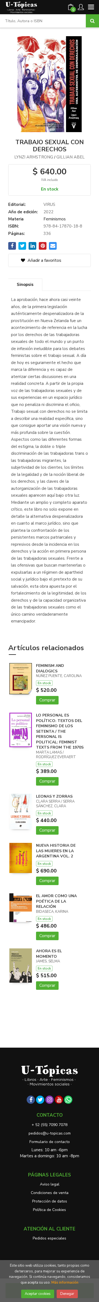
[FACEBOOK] (31, 1100)
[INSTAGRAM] (49, 1100)
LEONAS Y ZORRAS (54, 796)
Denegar (67, 1293)
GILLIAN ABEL (70, 157)
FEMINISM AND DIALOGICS (50, 668)
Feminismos (54, 219)
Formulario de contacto (49, 1141)
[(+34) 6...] (68, 1100)
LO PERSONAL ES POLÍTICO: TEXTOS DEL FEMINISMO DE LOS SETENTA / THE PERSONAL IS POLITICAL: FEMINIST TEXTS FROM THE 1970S (60, 731)
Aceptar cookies (38, 1293)
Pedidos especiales (49, 1238)
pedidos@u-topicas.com (50, 1133)
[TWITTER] (40, 1100)
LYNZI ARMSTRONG (33, 157)
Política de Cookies (49, 1209)
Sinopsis (25, 284)
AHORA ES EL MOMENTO (49, 953)
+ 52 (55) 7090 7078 (49, 1124)
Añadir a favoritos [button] (43, 260)
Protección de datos (49, 1201)
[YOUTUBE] (59, 1100)
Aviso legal (49, 1184)
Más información (64, 1282)
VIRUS (49, 204)
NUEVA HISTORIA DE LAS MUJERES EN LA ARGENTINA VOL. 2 (56, 851)
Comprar (47, 700)
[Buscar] (92, 20)
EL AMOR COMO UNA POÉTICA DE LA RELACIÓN (56, 901)
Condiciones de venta (49, 1192)
